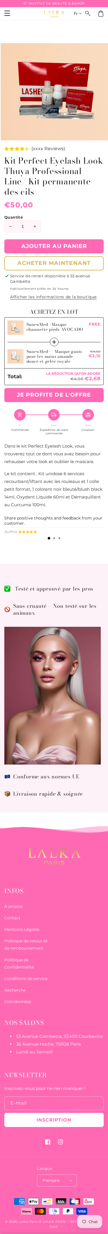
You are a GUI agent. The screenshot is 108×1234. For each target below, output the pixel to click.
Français (51, 1180)
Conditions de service (26, 978)
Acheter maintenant (54, 263)
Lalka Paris (28, 1222)
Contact (12, 917)
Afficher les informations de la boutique (53, 296)
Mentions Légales (21, 929)
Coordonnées (17, 1001)
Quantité (13, 217)
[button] (88, 13)
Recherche (15, 990)
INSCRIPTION (54, 1120)
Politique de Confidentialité (19, 963)
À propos (13, 906)
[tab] (49, 538)
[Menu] (7, 13)
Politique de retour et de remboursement (26, 944)
